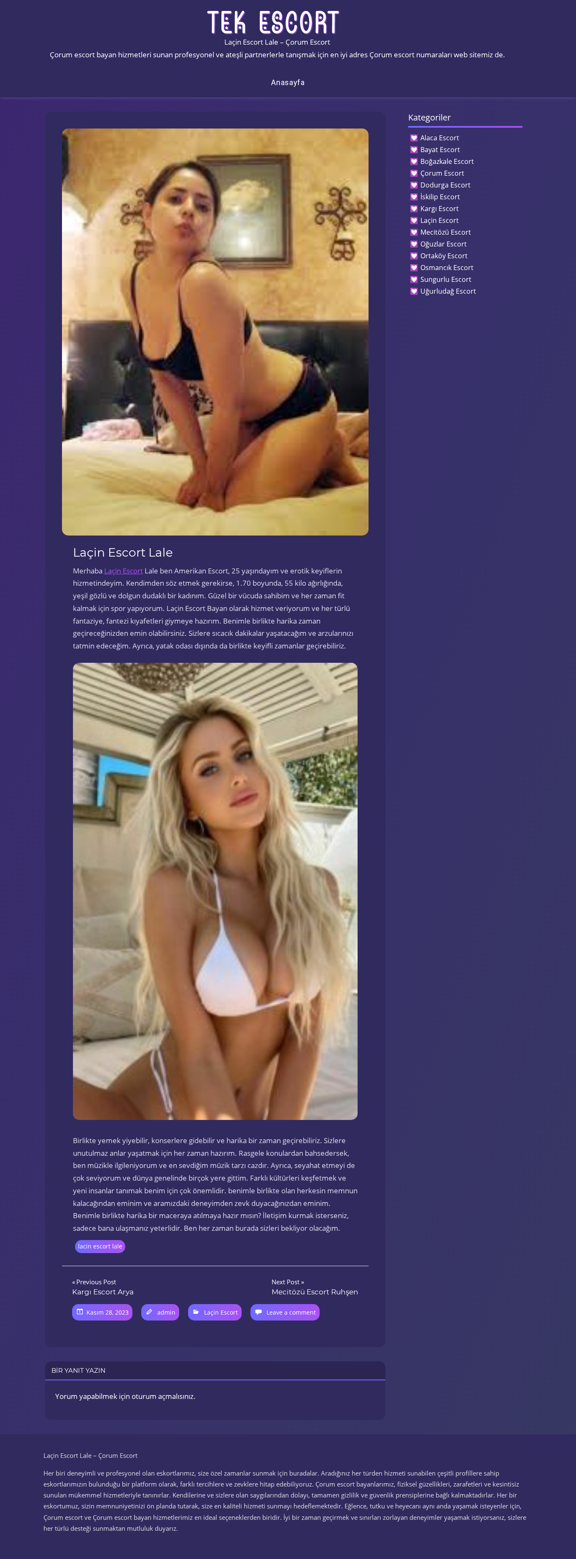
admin (166, 1312)
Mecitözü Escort (445, 232)
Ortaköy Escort (444, 255)
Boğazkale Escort (447, 161)
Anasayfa (288, 82)
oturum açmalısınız (163, 1396)
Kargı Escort (439, 208)
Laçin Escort (123, 571)
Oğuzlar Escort (443, 244)
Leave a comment (291, 1312)
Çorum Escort (442, 173)
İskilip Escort (440, 196)
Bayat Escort (440, 149)
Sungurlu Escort (445, 279)
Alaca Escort (439, 137)
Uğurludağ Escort (448, 291)
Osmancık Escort (447, 267)
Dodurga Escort (445, 185)
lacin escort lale (100, 1246)
